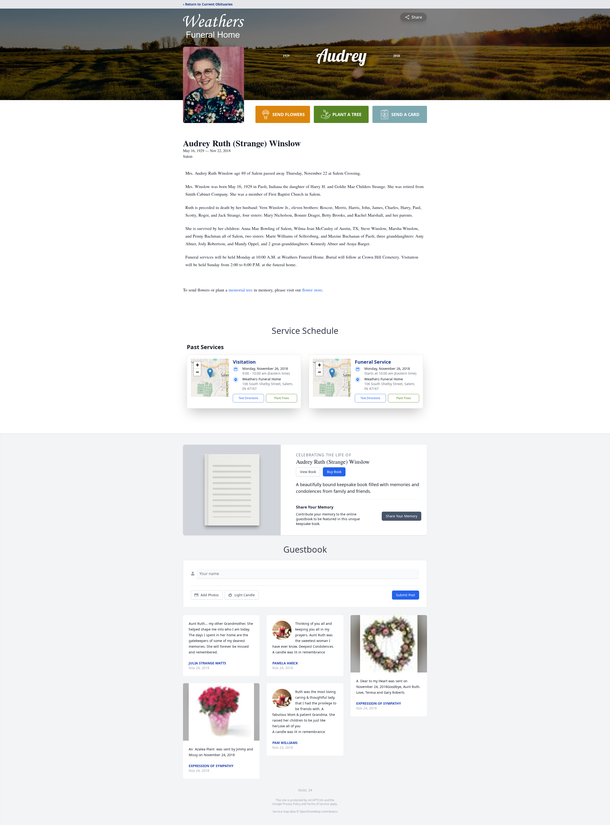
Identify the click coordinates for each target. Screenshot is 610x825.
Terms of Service (318, 804)
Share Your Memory (401, 516)
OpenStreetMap (310, 812)
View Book (308, 471)
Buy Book (334, 471)
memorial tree (241, 290)
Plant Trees (281, 398)
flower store (312, 290)
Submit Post (405, 595)
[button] (210, 373)
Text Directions (248, 398)
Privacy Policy (291, 804)
